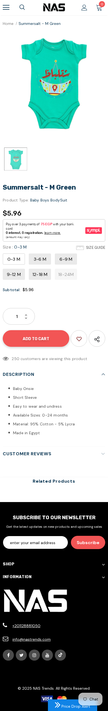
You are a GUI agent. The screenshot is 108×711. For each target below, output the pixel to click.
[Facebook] (8, 655)
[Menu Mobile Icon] (6, 7)
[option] (54, 82)
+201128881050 (26, 625)
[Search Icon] (22, 7)
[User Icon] (84, 8)
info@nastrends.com (31, 639)
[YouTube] (47, 655)
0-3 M (13, 259)
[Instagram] (34, 655)
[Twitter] (21, 655)
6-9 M (66, 259)
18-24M (66, 274)
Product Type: (16, 200)
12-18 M (39, 274)
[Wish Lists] (79, 338)
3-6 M (40, 259)
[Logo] (54, 7)
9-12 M (14, 274)
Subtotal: (11, 289)
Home (8, 23)
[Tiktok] (60, 655)
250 (15, 358)
